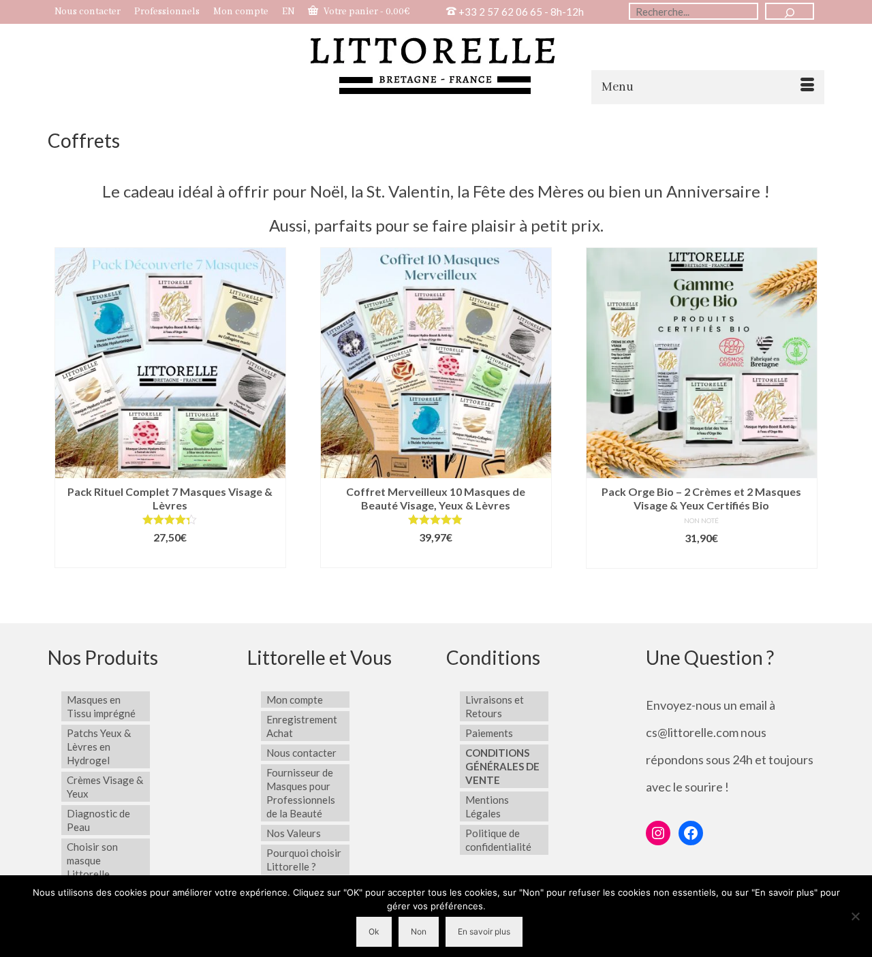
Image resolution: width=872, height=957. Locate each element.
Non (418, 931)
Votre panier (366, 11)
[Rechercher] (789, 11)
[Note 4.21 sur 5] (170, 519)
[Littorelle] (436, 64)
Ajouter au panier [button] (170, 557)
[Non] (855, 916)
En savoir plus (484, 931)
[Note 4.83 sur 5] (436, 519)
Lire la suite (436, 557)
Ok (374, 931)
